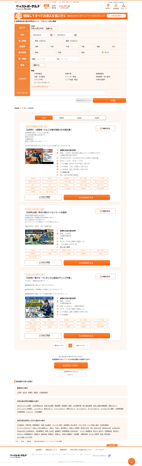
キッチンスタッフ (93, 409)
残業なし (58, 434)
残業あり (51, 434)
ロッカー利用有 (94, 434)
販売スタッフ (48, 409)
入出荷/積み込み (37, 406)
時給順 (61, 118)
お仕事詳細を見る (86, 197)
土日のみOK (116, 428)
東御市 (36, 392)
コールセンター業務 (107, 409)
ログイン (70, 375)
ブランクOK (38, 79)
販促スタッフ (71, 409)
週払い (52, 428)
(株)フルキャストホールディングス (41, 454)
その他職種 (38, 412)
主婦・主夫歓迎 (39, 77)
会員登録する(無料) (70, 365)
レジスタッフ (38, 409)
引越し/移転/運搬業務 (100, 406)
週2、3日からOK (95, 428)
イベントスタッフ (59, 409)
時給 (36, 52)
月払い (57, 428)
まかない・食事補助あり (25, 434)
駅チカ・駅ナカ (98, 431)
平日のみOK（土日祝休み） (26, 431)
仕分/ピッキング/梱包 (24, 406)
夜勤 (98, 46)
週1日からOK (85, 428)
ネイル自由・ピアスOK (24, 437)
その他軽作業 (64, 172)
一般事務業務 (119, 409)
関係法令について (51, 450)
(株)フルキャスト (57, 454)
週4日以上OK (106, 428)
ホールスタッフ (82, 409)
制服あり (37, 434)
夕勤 (82, 46)
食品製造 (64, 406)
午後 (67, 46)
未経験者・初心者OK (103, 77)
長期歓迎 (58, 431)
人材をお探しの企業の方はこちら (80, 450)
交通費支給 (108, 431)
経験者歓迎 (100, 74)
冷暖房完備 (84, 434)
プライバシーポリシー (99, 456)
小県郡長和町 (43, 392)
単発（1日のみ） (41, 41)
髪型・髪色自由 (105, 434)
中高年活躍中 (100, 79)
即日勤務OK (40, 431)
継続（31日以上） (72, 41)
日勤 (36, 46)
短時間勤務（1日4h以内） (70, 431)
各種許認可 (63, 450)
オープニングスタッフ (42, 82)
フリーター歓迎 (70, 77)
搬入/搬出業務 (87, 406)
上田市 (19, 392)
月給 (82, 52)
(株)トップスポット (85, 454)
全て (113, 46)
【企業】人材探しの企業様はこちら (118, 2)
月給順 (97, 118)
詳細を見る (106, 128)
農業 (70, 406)
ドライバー (29, 412)
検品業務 (57, 406)
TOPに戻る (112, 445)
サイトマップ (99, 450)
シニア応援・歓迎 (71, 79)
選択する (36, 65)
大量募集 (76, 434)
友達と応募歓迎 (67, 434)
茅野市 (30, 392)
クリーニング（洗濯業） (25, 409)
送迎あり (116, 431)
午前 (51, 46)
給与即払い (64, 428)
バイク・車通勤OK (86, 431)
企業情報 (38, 450)
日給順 (79, 118)
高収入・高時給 (74, 428)
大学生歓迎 (38, 74)
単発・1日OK (49, 431)
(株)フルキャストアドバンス (71, 454)
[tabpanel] (39, 156)
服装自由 (44, 434)
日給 (59, 52)
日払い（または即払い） (40, 428)
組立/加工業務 (65, 247)
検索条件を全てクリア (84, 100)
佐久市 (25, 392)
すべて (107, 52)
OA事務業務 (21, 412)
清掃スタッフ (112, 406)
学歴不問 (68, 74)
